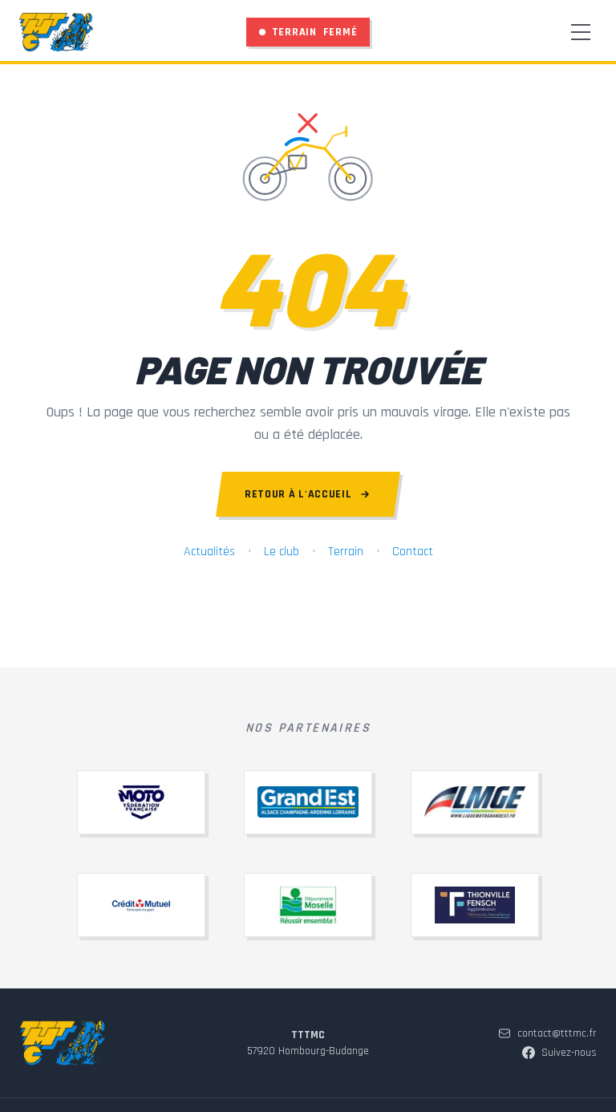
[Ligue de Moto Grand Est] (475, 802)
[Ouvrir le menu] (581, 32)
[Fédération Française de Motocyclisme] (141, 802)
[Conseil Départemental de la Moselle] (308, 905)
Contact (412, 551)
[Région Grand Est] (308, 802)
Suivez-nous (569, 1052)
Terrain (345, 551)
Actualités (209, 551)
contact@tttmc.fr (557, 1033)
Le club (281, 551)
